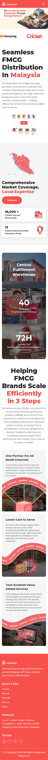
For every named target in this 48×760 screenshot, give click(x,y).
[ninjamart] (9, 4)
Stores (5, 702)
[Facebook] (10, 741)
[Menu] (43, 3)
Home (5, 689)
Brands (6, 698)
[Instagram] (15, 741)
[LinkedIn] (4, 741)
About (5, 693)
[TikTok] (21, 741)
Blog (4, 706)
